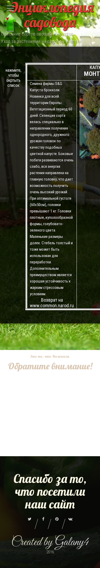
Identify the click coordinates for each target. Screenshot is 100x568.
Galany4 (72, 542)
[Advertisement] (50, 422)
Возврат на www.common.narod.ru (52, 302)
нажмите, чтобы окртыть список (13, 78)
